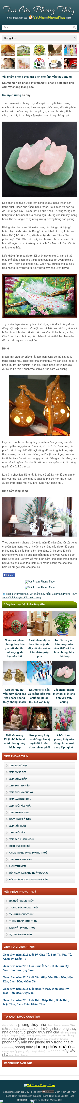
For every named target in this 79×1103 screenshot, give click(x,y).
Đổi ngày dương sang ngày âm (28, 879)
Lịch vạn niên (17, 866)
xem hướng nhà (46, 1029)
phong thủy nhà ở (22, 1039)
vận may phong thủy (36, 1035)
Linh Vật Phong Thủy (22, 928)
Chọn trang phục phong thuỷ (28, 852)
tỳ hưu (46, 1051)
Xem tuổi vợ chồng (21, 792)
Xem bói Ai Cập (18, 779)
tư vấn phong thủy (16, 1035)
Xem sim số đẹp (18, 765)
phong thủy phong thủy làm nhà (52, 1039)
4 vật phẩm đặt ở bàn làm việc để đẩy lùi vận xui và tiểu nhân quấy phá (39, 648)
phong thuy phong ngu (58, 1025)
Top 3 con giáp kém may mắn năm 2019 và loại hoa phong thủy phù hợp (64, 648)
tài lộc (58, 1035)
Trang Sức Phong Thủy (23, 907)
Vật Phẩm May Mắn (20, 934)
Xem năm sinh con (20, 799)
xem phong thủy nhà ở (20, 1055)
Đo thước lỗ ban (20, 819)
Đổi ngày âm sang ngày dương (28, 873)
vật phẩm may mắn (40, 593)
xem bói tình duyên (12, 597)
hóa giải (50, 1035)
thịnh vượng (8, 1047)
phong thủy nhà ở (52, 1046)
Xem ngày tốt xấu (20, 859)
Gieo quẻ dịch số (19, 846)
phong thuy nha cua (43, 1032)
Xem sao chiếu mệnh (21, 839)
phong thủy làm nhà (18, 1042)
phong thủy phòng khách (30, 1051)
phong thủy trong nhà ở (54, 1042)
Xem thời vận (17, 832)
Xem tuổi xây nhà (20, 806)
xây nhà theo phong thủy (21, 1029)
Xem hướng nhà (19, 812)
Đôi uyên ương (11, 95)
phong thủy (24, 1047)
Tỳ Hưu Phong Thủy (21, 914)
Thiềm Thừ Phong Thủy (23, 921)
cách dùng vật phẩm (17, 593)
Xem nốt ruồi (17, 826)
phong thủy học (9, 1025)
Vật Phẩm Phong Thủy (64, 593)
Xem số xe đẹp (17, 772)
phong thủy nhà (32, 1024)
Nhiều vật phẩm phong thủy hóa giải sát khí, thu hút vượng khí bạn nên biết (15, 648)
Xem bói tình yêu (19, 785)
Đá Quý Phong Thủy (21, 901)
